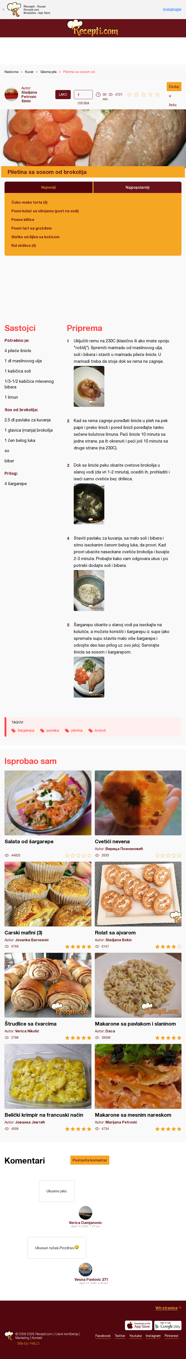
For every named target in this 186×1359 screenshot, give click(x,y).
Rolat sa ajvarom (138, 905)
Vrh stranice (167, 1308)
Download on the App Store (138, 1325)
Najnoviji (48, 187)
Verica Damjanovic (85, 1222)
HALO (34, 1343)
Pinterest (172, 1336)
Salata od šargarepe (48, 814)
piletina (77, 730)
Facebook (102, 1336)
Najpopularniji (137, 187)
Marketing (22, 1338)
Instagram (153, 1336)
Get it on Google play (167, 1325)
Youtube (135, 1336)
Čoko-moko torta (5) (29, 202)
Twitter (120, 1336)
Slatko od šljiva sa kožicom (35, 237)
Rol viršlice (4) (23, 245)
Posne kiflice (22, 219)
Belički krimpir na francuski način (48, 1087)
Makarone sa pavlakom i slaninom (138, 996)
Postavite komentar (90, 1160)
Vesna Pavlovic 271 (91, 1279)
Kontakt (37, 1338)
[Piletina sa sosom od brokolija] (122, 386)
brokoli (100, 730)
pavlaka (52, 730)
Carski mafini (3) (48, 905)
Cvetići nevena (138, 814)
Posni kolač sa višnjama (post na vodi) (45, 211)
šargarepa (26, 730)
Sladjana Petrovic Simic (29, 96)
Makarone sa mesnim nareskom (138, 1087)
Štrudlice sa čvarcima (48, 996)
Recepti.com (93, 28)
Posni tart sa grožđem (31, 228)
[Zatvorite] (3, 9)
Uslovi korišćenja (66, 1334)
